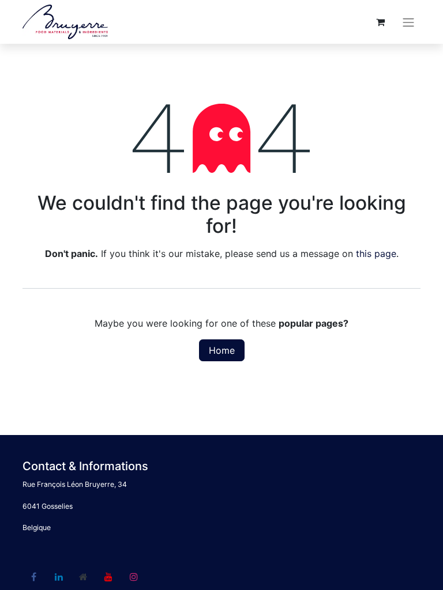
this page (376, 253)
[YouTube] (108, 577)
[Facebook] (33, 577)
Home (222, 350)
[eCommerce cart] (380, 21)
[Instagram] (134, 577)
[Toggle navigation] (408, 22)
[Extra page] (83, 577)
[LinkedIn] (59, 577)
